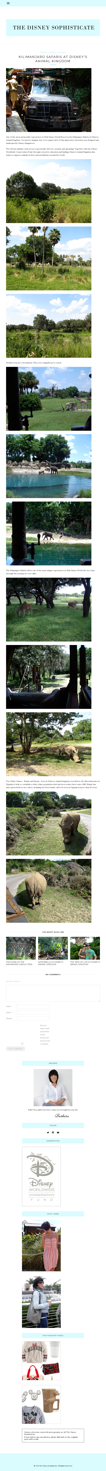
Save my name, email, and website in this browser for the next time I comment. (45, 1034)
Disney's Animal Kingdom (53, 52)
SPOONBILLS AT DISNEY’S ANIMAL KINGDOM (50, 963)
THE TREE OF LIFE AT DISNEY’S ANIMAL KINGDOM (85, 963)
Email (9, 1012)
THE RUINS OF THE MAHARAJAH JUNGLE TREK (19, 963)
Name (9, 1006)
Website (9, 1018)
